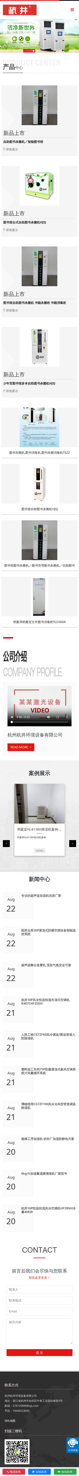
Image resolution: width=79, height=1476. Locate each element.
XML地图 (10, 1420)
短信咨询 (66, 1472)
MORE (39, 850)
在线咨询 (41, 1472)
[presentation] (6, 843)
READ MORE (19, 747)
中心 (13, 66)
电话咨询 (15, 1472)
